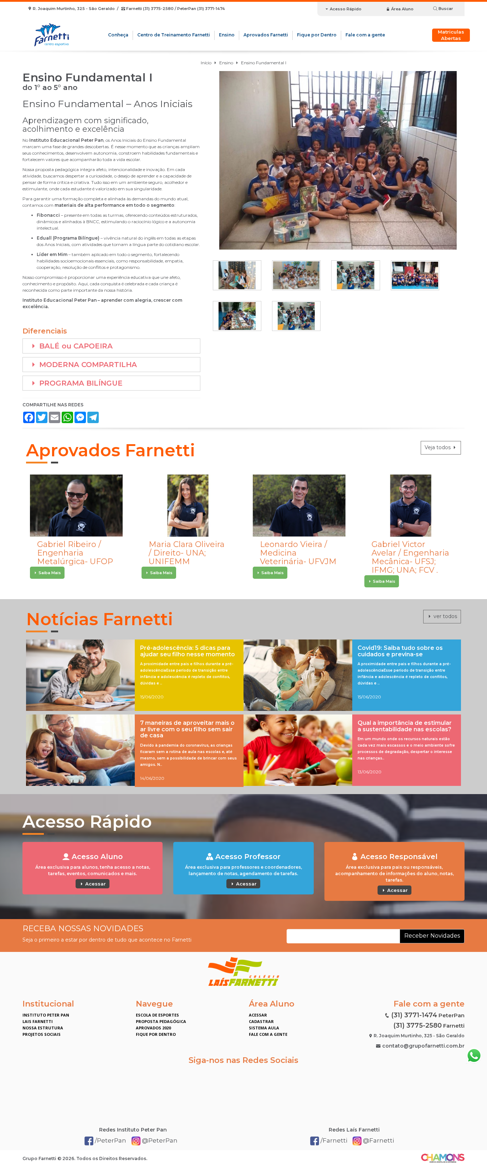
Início (206, 62)
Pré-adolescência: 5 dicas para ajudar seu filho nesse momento (187, 651)
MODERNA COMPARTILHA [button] (87, 364)
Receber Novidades (432, 935)
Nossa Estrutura (42, 1027)
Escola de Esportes (157, 1015)
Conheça (118, 34)
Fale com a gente (365, 34)
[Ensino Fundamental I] (338, 160)
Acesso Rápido (345, 8)
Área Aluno (402, 8)
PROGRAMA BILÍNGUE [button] (80, 383)
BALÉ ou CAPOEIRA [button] (75, 346)
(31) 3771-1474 (414, 1015)
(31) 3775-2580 (417, 1025)
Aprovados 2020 (153, 1027)
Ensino (227, 34)
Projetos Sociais (41, 1034)
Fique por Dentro (317, 34)
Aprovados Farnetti (266, 34)
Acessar (95, 884)
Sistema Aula (264, 1027)
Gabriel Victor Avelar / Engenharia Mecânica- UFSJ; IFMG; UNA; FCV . (410, 557)
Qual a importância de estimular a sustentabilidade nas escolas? (405, 726)
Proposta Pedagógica (161, 1021)
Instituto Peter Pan (45, 1015)
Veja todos (438, 447)
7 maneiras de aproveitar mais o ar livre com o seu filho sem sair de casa (187, 729)
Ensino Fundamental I (263, 62)
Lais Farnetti (37, 1021)
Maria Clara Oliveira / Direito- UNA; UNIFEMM (187, 553)
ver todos (444, 616)
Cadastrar (261, 1021)
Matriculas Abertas (451, 35)
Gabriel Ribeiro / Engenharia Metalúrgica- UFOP (75, 553)
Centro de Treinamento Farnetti (173, 34)
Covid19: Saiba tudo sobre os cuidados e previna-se (400, 651)
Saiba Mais (49, 572)
